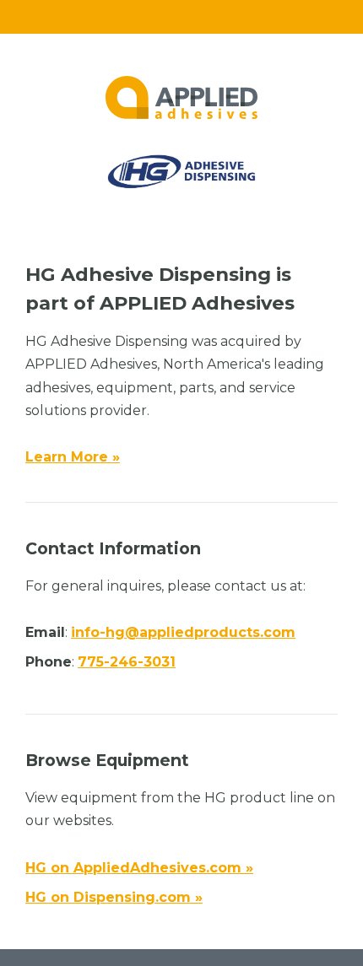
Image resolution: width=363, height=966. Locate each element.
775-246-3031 (127, 662)
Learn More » (72, 457)
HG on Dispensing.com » (114, 897)
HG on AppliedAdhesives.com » (139, 868)
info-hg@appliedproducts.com (183, 632)
